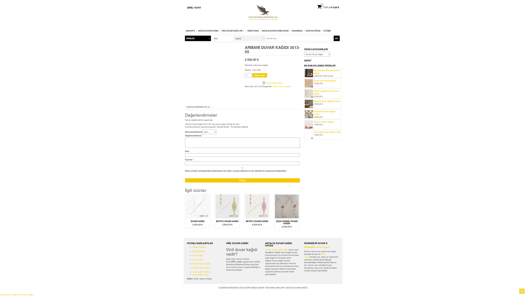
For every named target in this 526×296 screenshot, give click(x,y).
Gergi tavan (253, 30)
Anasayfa (190, 30)
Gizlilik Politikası (199, 247)
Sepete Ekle (259, 75)
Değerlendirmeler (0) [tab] (198, 107)
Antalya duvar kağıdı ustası (275, 30)
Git (336, 38)
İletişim (327, 30)
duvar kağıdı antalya (201, 271)
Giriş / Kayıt (194, 7)
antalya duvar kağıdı (8, 294)
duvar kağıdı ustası (200, 274)
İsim (187, 151)
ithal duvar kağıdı (26, 294)
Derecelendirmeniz (193, 131)
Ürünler (190, 38)
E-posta (189, 159)
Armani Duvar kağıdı (281, 86)
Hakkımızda (297, 30)
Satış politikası (313, 30)
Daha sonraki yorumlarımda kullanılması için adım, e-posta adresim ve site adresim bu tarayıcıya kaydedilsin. (236, 170)
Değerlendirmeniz (194, 135)
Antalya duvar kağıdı (208, 30)
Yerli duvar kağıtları (232, 30)
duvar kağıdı (197, 255)
